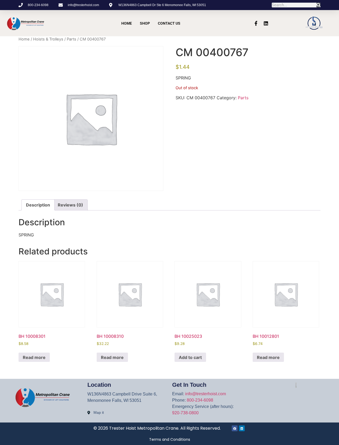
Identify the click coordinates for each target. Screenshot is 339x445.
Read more (34, 357)
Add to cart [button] (190, 357)
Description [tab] (38, 205)
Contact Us (169, 23)
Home (126, 23)
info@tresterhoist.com (205, 394)
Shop (145, 23)
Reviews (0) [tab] (70, 205)
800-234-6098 (200, 400)
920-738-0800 (185, 413)
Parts (71, 39)
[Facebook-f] (255, 23)
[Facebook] (235, 428)
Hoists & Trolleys (48, 39)
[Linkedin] (266, 23)
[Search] (318, 5)
